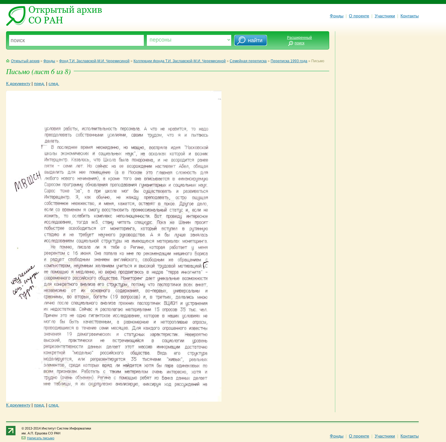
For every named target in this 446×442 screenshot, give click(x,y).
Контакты (409, 15)
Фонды (336, 15)
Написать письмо (40, 438)
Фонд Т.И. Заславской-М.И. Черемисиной (94, 61)
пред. (39, 83)
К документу (18, 83)
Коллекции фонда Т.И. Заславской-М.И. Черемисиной (179, 61)
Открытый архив (25, 61)
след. (54, 83)
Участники (385, 15)
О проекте (359, 15)
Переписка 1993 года (289, 61)
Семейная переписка (248, 61)
